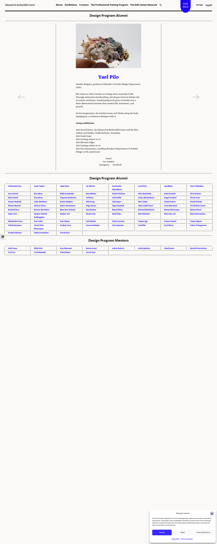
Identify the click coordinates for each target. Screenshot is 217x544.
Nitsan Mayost (14, 206)
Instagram (104, 165)
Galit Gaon (12, 248)
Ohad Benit (169, 248)
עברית (199, 5)
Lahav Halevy (118, 248)
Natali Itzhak (196, 202)
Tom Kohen (65, 252)
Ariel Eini (142, 186)
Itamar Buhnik (14, 202)
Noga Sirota (91, 206)
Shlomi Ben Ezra (15, 221)
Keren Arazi (91, 248)
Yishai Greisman (41, 233)
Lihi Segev (116, 202)
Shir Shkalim (144, 214)
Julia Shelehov (40, 202)
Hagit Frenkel (170, 198)
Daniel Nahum (118, 194)
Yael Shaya (169, 225)
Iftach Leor (195, 198)
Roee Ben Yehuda (67, 210)
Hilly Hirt (38, 248)
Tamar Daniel (170, 221)
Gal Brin (89, 198)
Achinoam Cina (14, 186)
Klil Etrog (90, 202)
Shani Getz (91, 214)
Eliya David (13, 198)
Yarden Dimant (15, 233)
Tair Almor (65, 221)
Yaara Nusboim (92, 225)
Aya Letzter (13, 194)
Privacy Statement (187, 539)
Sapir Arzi (12, 214)
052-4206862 (108, 162)
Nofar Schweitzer (67, 206)
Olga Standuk (118, 206)
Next (195, 97)
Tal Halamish (40, 252)
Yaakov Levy (65, 225)
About (59, 5)
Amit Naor (64, 186)
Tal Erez (11, 252)
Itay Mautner (66, 248)
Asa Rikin (168, 186)
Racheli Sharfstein (198, 248)
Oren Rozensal (170, 206)
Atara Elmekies (197, 186)
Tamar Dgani (196, 221)
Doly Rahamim (144, 194)
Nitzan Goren (40, 206)
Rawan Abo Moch (41, 210)
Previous (21, 97)
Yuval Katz (65, 233)
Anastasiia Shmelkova (117, 188)
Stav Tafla (38, 221)
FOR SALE (185, 5)
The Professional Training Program (109, 5)
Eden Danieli (170, 194)
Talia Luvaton (118, 221)
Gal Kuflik (116, 198)
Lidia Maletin (144, 248)
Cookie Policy (175, 539)
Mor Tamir (143, 202)
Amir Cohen (39, 186)
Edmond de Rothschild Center (20, 5)
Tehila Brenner (15, 225)
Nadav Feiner (170, 202)
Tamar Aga (143, 221)
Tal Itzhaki (91, 221)
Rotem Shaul (195, 210)
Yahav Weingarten (198, 225)
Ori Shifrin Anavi (197, 206)
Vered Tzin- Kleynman (39, 227)
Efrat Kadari (195, 194)
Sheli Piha (116, 214)
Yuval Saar (90, 252)
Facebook (117, 165)
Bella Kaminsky (67, 194)
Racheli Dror (13, 210)
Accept (162, 532)
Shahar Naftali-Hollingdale (41, 216)
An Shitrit (90, 186)
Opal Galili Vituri (145, 206)
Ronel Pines (117, 210)
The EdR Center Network (143, 5)
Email (108, 158)
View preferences (203, 532)
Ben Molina (91, 194)
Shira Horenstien (197, 214)
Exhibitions (71, 5)
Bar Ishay (38, 194)
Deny (183, 532)
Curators (84, 5)
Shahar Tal (65, 214)
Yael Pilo (142, 225)
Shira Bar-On (170, 214)
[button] (212, 513)
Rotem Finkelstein (146, 210)
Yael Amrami (118, 225)
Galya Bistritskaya (146, 198)
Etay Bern (38, 198)
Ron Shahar (91, 210)
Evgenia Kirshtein (68, 198)
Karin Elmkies (66, 202)
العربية (209, 5)
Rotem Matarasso (171, 210)
